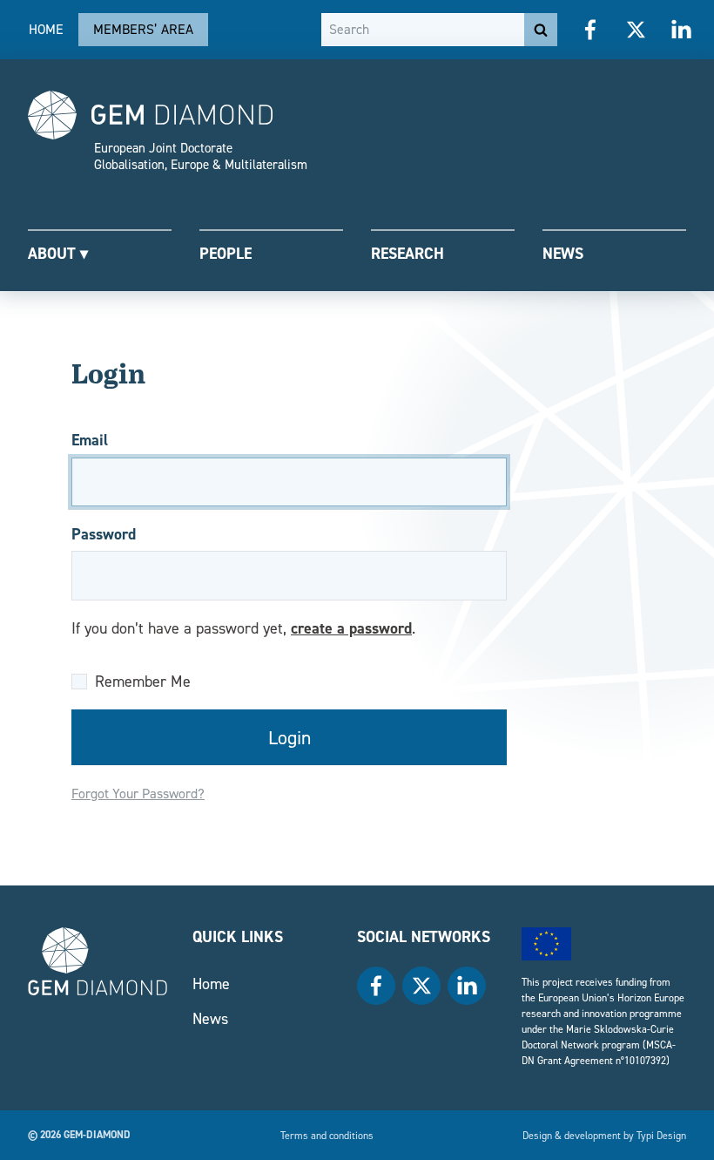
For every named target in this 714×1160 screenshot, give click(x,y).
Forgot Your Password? (138, 793)
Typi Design (661, 1135)
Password (103, 534)
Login (289, 737)
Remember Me (143, 681)
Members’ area (143, 29)
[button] (100, 252)
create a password (351, 628)
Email (89, 440)
